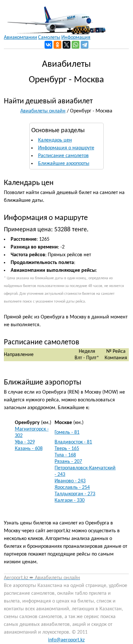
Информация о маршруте (66, 148)
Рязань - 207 (68, 461)
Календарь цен (55, 140)
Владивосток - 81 (73, 442)
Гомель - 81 (67, 432)
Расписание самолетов (63, 155)
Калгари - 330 (70, 500)
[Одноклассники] (57, 45)
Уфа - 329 (25, 442)
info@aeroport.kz (66, 640)
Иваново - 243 (70, 481)
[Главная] (55, 17)
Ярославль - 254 (72, 487)
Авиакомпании (20, 37)
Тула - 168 (65, 455)
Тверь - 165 (67, 448)
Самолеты (49, 37)
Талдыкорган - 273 (75, 494)
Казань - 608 (29, 448)
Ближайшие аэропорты (63, 163)
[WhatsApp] (75, 45)
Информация (75, 37)
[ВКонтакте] (48, 45)
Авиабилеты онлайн (43, 111)
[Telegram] (84, 45)
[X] (66, 45)
